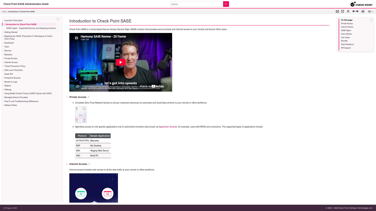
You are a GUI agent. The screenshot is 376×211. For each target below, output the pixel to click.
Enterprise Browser (12, 77)
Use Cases (345, 37)
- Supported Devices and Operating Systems (31, 28)
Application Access (167, 126)
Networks (8, 54)
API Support (346, 47)
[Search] (226, 4)
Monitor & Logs (10, 81)
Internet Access (11, 62)
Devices (7, 50)
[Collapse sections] (348, 11)
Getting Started (10, 32)
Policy (14, 66)
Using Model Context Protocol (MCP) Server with (28, 93)
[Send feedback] (337, 11)
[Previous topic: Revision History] (354, 12)
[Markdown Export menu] (371, 11)
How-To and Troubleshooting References (21, 101)
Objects (7, 85)
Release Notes (10, 105)
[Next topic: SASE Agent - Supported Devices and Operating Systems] (357, 12)
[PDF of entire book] (363, 11)
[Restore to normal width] (342, 11)
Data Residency (347, 44)
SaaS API (8, 74)
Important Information (13, 20)
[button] (3, 20)
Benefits (344, 40)
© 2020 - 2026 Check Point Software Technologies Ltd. (349, 207)
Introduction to (21, 11)
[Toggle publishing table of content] (57, 18)
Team (6, 46)
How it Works (346, 34)
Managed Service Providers (16, 97)
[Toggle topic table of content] (371, 19)
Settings (7, 89)
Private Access (10, 58)
